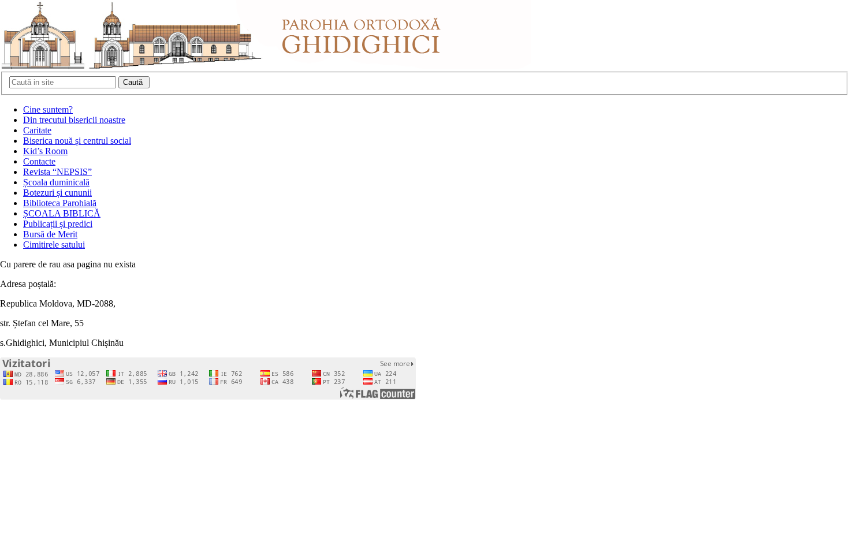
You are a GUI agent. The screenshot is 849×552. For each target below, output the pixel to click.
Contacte (39, 161)
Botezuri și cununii (57, 192)
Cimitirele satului (54, 244)
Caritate (37, 130)
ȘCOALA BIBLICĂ (61, 213)
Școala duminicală (56, 182)
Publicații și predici (57, 224)
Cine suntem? (48, 109)
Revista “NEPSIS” (57, 172)
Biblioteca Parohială (59, 203)
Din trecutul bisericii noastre (74, 120)
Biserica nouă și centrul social (77, 141)
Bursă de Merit (50, 234)
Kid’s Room (45, 151)
